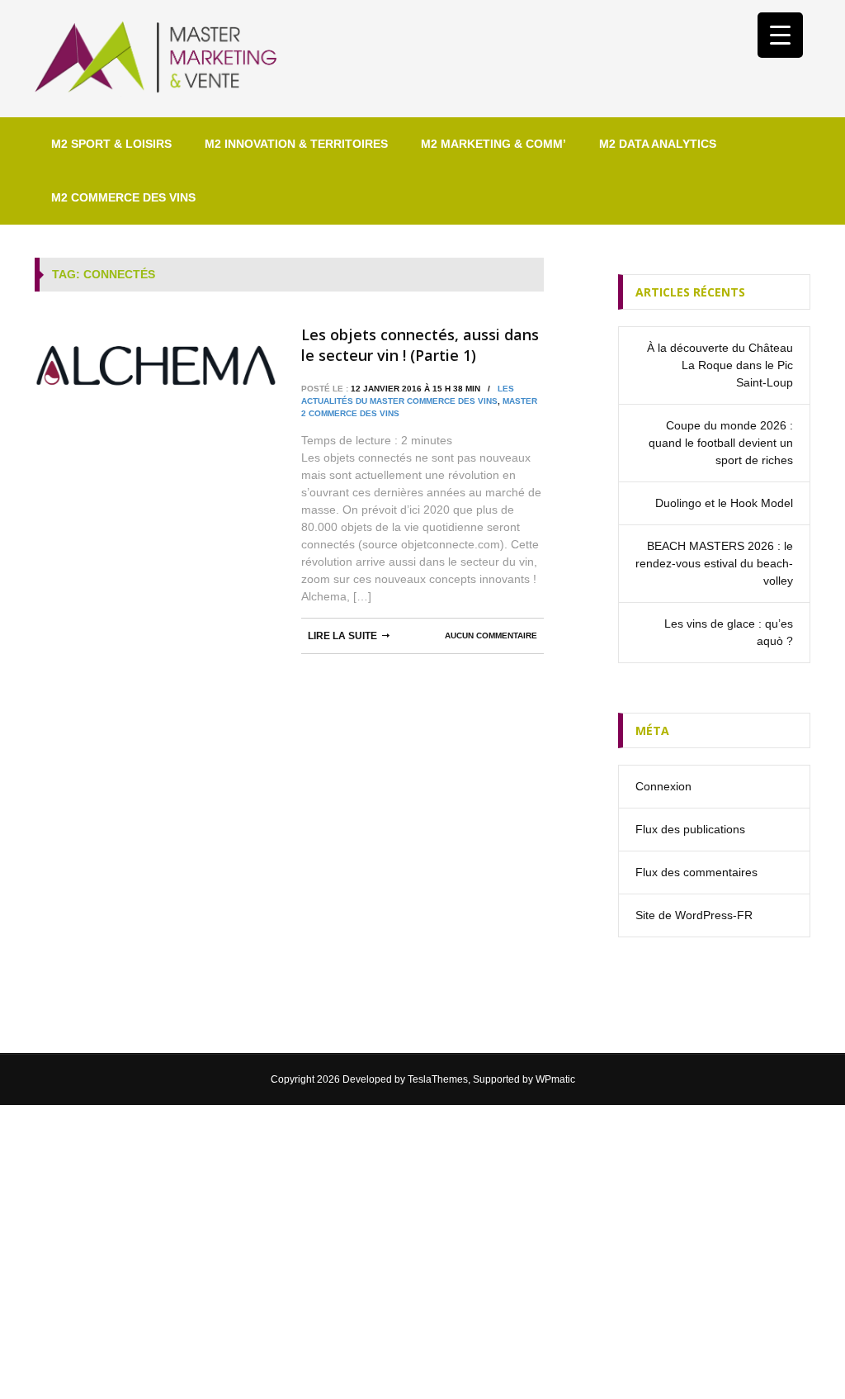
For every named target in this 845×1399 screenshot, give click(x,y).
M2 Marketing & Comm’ (493, 143)
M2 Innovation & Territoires (296, 143)
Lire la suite (342, 636)
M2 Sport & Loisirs (111, 143)
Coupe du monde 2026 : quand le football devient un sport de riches (721, 443)
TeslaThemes (438, 1079)
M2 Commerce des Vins (123, 197)
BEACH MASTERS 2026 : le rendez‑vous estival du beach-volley (714, 563)
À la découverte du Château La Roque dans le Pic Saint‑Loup (720, 365)
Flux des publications (690, 829)
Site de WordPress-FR (694, 915)
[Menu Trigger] (780, 35)
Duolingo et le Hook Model (724, 503)
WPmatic (555, 1079)
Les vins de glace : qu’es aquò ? (728, 632)
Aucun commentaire (491, 635)
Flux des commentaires (696, 872)
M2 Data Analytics (657, 143)
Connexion (663, 786)
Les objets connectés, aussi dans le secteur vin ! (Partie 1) (420, 345)
